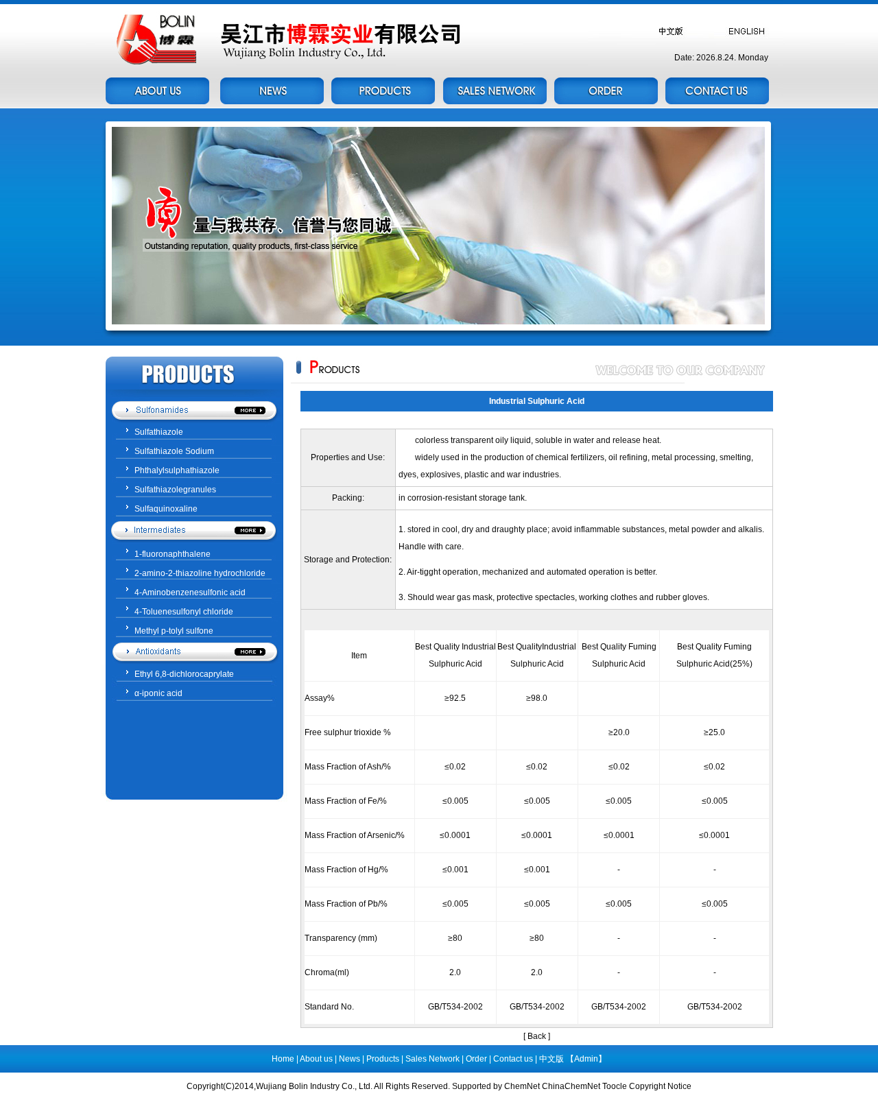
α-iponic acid (158, 693)
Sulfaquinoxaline (166, 509)
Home (283, 1059)
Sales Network (432, 1059)
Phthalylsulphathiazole (177, 470)
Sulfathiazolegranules (175, 489)
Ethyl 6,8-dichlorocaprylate (184, 674)
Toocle (614, 1086)
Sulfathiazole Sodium (174, 451)
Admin (586, 1059)
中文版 (551, 1059)
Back (536, 1036)
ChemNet (522, 1086)
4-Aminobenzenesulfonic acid (190, 592)
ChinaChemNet (571, 1086)
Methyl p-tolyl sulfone (173, 631)
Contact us (514, 1059)
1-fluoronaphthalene (172, 554)
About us (317, 1059)
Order (476, 1059)
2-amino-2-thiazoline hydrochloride (199, 573)
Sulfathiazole (158, 432)
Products (382, 1059)
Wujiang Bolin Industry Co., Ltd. (315, 1086)
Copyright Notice (660, 1086)
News (349, 1059)
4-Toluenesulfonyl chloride (183, 612)
